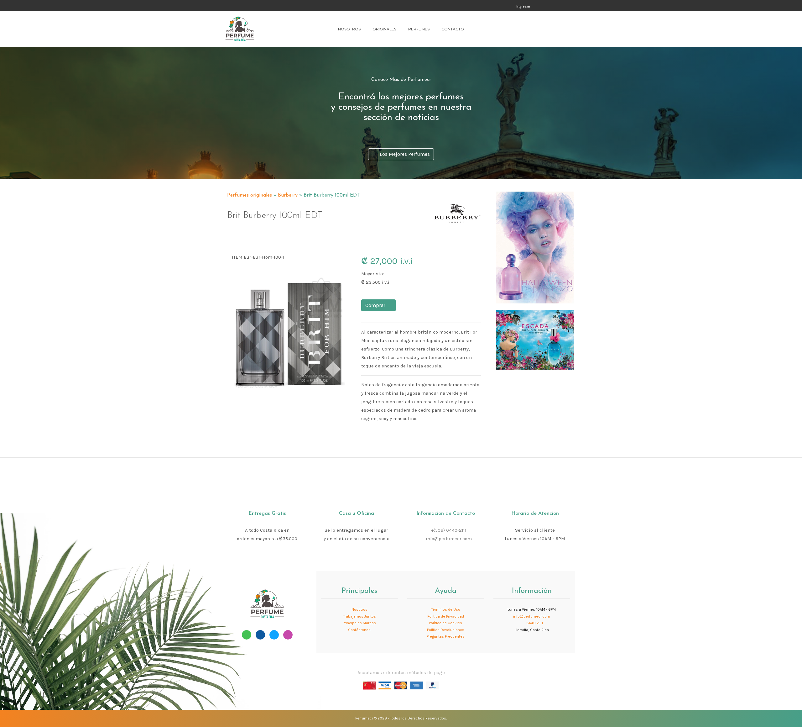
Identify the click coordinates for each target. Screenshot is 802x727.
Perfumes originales (249, 195)
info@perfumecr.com (449, 538)
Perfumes (419, 29)
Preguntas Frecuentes (446, 636)
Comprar (376, 305)
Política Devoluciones (445, 630)
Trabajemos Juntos (359, 616)
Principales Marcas (359, 623)
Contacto (452, 29)
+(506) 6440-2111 (448, 530)
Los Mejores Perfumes (403, 154)
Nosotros (349, 29)
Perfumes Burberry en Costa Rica (437, 192)
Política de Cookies (445, 623)
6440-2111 (534, 623)
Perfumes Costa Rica (461, 6)
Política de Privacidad (445, 616)
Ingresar (523, 6)
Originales (384, 29)
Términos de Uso (445, 609)
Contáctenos (359, 630)
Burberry (288, 195)
